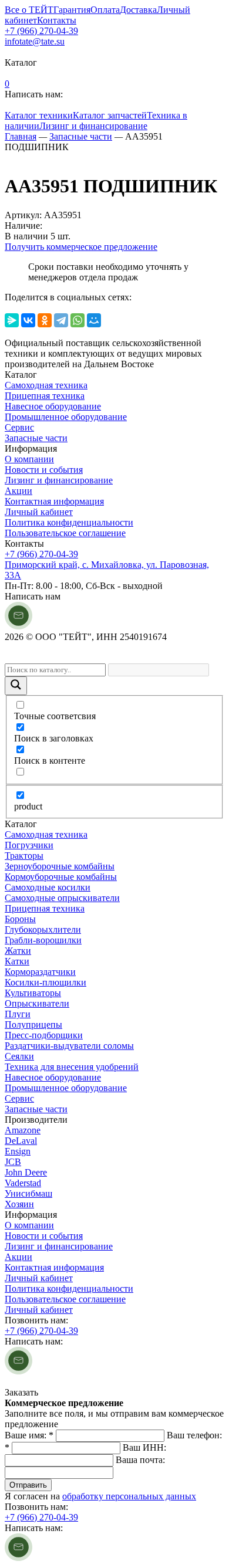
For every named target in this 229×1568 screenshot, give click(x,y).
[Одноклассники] (45, 320)
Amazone (23, 1130)
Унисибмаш (28, 1193)
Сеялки (19, 1056)
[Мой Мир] (94, 320)
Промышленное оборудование (66, 417)
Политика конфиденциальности (69, 522)
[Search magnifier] (16, 685)
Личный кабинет (39, 512)
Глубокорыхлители (43, 929)
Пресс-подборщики (44, 1035)
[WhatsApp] (77, 320)
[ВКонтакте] (28, 320)
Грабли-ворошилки (43, 940)
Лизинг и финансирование (93, 126)
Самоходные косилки (47, 887)
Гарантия (71, 10)
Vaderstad (23, 1183)
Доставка (138, 10)
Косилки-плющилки (45, 982)
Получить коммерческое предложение (81, 247)
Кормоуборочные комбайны (61, 877)
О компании (29, 459)
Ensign (18, 1151)
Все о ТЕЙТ (29, 10)
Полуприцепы (33, 1024)
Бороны (20, 919)
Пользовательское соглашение (65, 533)
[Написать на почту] (18, 626)
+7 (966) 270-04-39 (41, 31)
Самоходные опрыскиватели (62, 898)
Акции (18, 491)
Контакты (56, 20)
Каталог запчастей (110, 115)
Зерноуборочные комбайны (59, 866)
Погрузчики (29, 845)
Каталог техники (39, 115)
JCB (13, 1162)
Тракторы (24, 856)
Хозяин (19, 1204)
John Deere (26, 1172)
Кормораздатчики (40, 972)
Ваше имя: (29, 1435)
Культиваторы (33, 993)
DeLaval (21, 1141)
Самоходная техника (46, 385)
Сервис (19, 427)
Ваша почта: (140, 1460)
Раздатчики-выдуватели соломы (69, 1046)
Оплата (105, 10)
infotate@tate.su (35, 41)
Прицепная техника (45, 396)
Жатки (18, 951)
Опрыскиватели (37, 1003)
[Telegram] (61, 320)
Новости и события (44, 470)
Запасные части (36, 438)
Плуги (18, 1014)
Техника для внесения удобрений (72, 1067)
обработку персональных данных (129, 1496)
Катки (17, 961)
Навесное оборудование (53, 406)
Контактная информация (54, 501)
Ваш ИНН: (144, 1447)
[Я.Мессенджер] (12, 320)
